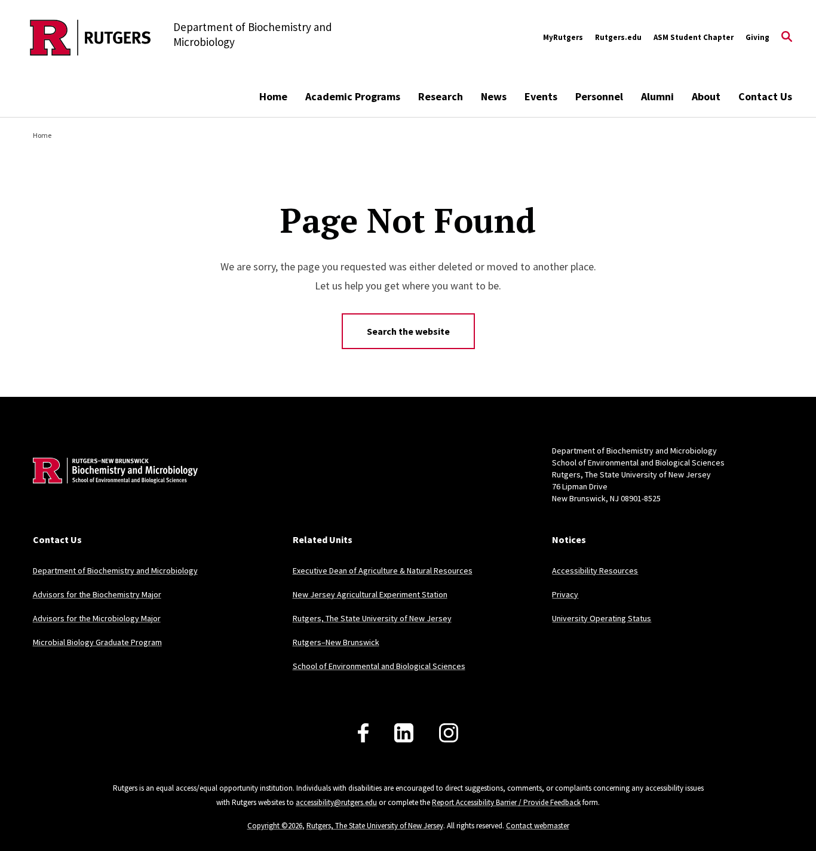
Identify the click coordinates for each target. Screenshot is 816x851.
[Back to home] (112, 489)
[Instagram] (448, 732)
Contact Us (765, 96)
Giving (757, 37)
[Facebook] (363, 732)
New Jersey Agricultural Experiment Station (370, 594)
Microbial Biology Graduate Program (97, 642)
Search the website (408, 331)
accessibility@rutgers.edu (336, 802)
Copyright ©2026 (274, 826)
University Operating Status (601, 618)
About (706, 96)
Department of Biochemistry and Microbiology (115, 570)
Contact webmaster (537, 826)
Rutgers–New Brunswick (336, 642)
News (494, 96)
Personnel (599, 96)
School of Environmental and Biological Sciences (379, 666)
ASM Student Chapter (694, 37)
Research (440, 96)
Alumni (657, 96)
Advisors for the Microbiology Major (97, 618)
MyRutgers (563, 37)
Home (273, 96)
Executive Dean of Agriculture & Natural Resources (383, 570)
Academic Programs (352, 96)
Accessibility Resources (595, 570)
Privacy (565, 594)
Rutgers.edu (618, 37)
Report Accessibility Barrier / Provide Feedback (506, 802)
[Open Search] (786, 38)
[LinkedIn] (403, 732)
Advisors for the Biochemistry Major (97, 594)
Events (540, 96)
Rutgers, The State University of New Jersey (372, 618)
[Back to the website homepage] (90, 38)
